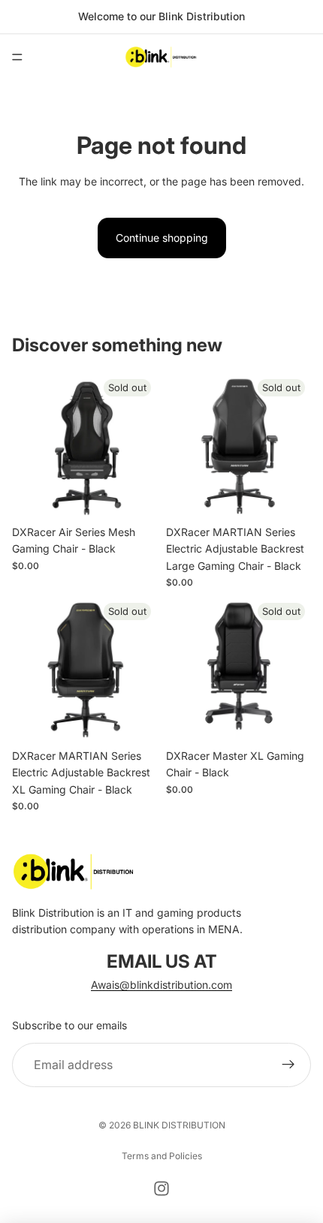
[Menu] (17, 57)
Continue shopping (162, 237)
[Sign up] (288, 1065)
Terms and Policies (162, 1155)
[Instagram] (161, 1188)
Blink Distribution (179, 1125)
